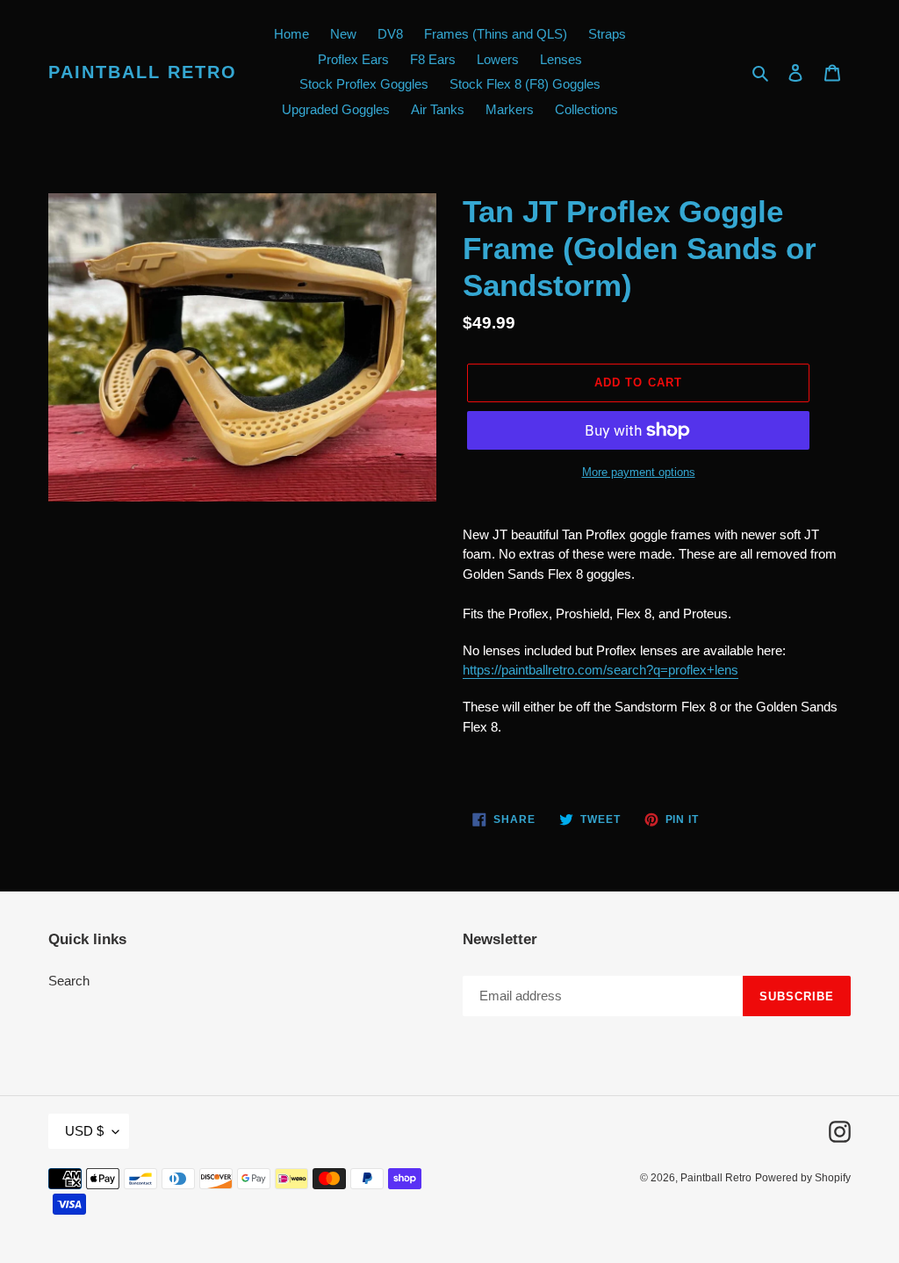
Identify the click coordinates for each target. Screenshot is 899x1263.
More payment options (638, 472)
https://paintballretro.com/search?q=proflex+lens (600, 669)
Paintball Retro (142, 72)
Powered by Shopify (803, 1178)
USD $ (84, 1130)
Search (69, 980)
